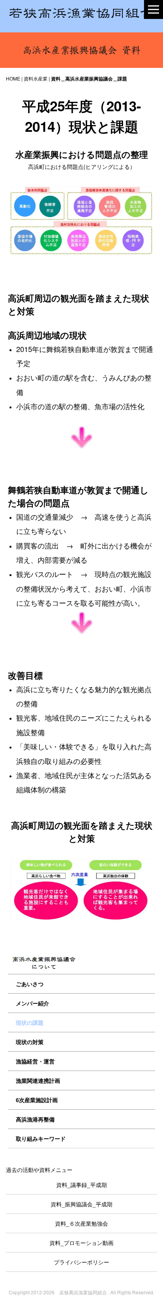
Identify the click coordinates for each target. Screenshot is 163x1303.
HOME (13, 78)
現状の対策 (30, 1042)
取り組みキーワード (41, 1138)
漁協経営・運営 (35, 1061)
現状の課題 (30, 1022)
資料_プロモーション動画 (81, 1243)
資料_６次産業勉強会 (81, 1223)
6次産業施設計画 (37, 1100)
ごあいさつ (30, 984)
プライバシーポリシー (81, 1262)
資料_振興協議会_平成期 (81, 1204)
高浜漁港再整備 (35, 1119)
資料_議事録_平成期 (81, 1185)
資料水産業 (35, 78)
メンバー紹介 (32, 1003)
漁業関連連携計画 (38, 1080)
